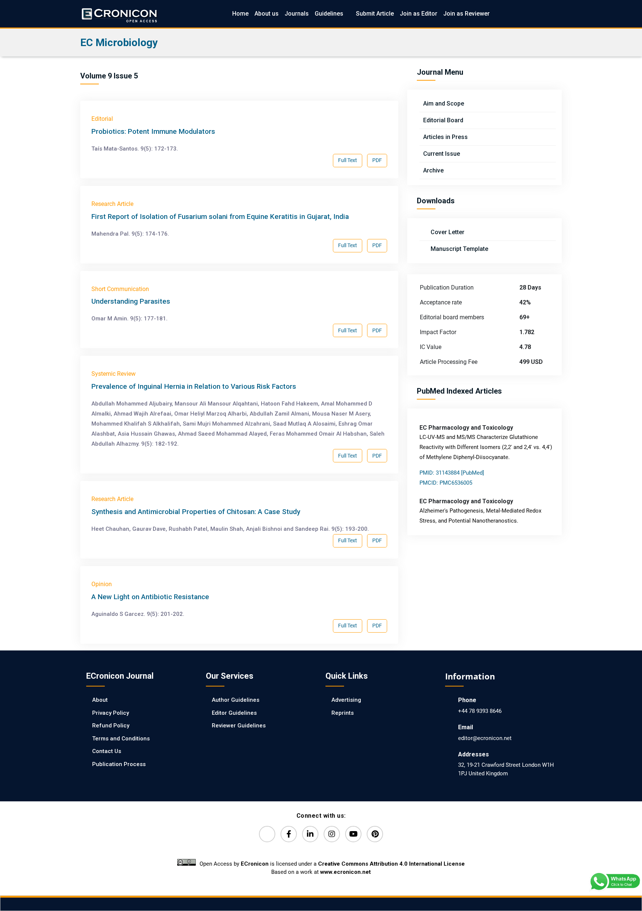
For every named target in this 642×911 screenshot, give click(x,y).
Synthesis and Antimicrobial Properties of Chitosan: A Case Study (195, 511)
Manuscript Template (458, 248)
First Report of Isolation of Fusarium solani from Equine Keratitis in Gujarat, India (220, 216)
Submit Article (375, 13)
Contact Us (106, 751)
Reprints (342, 713)
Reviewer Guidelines (239, 725)
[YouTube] (353, 834)
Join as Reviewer (466, 13)
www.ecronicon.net (345, 872)
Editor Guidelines (234, 713)
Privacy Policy (110, 713)
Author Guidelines (235, 700)
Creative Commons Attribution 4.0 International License (391, 863)
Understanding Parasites (130, 301)
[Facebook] (289, 834)
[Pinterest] (375, 834)
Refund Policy (110, 725)
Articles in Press (445, 136)
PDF (377, 160)
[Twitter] (267, 834)
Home (240, 13)
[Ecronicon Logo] (119, 13)
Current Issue (441, 153)
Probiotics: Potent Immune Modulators (153, 131)
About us (266, 13)
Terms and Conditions (121, 738)
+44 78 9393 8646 (480, 711)
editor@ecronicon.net (485, 738)
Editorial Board (443, 120)
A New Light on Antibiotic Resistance (150, 596)
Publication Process (119, 764)
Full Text (347, 160)
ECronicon (255, 863)
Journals (297, 13)
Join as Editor (418, 13)
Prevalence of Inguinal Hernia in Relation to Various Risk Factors (193, 386)
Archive (433, 170)
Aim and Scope (443, 103)
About (100, 700)
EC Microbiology (119, 42)
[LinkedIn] (310, 834)
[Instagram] (332, 834)
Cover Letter (446, 232)
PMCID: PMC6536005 (445, 482)
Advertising (346, 700)
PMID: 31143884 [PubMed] (451, 472)
